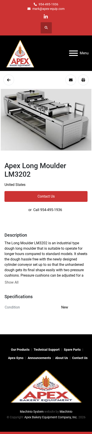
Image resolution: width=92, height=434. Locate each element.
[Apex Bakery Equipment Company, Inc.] (46, 385)
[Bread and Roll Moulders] (8, 80)
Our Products (20, 349)
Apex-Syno (15, 358)
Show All (12, 282)
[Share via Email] (70, 80)
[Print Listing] (83, 80)
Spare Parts (72, 349)
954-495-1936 (48, 4)
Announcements (39, 358)
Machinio (66, 411)
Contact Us (46, 196)
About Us (61, 358)
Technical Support (47, 349)
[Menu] (73, 53)
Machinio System (32, 411)
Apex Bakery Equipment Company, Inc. (50, 417)
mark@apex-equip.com (48, 9)
